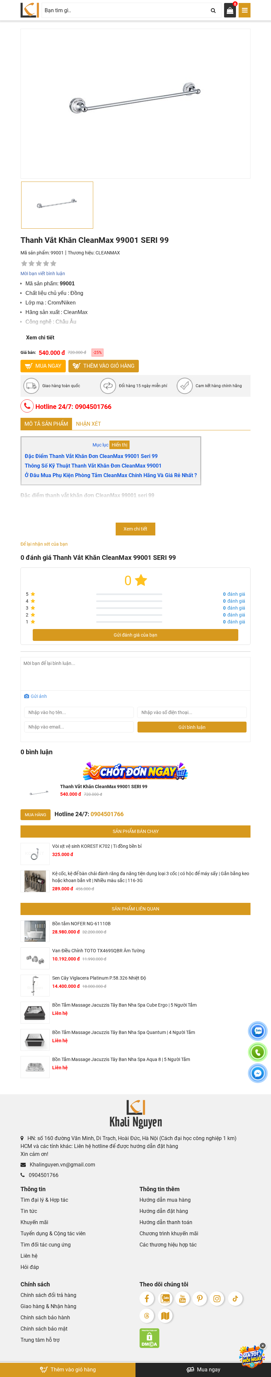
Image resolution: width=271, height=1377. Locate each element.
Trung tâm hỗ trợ (39, 1340)
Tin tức (28, 1211)
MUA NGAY (47, 366)
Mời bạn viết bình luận (42, 273)
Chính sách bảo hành (45, 1317)
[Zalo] (165, 1298)
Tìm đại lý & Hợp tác (44, 1200)
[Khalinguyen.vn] (29, 10)
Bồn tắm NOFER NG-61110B (81, 923)
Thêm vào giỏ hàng (108, 366)
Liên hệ (28, 1256)
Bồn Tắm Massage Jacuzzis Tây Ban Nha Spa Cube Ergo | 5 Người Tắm (124, 1005)
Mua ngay (208, 1369)
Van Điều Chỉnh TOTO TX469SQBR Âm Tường (98, 950)
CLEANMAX (108, 252)
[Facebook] (146, 1298)
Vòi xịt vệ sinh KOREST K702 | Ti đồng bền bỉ (96, 846)
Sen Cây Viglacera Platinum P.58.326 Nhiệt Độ (99, 978)
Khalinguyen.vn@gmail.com (61, 1165)
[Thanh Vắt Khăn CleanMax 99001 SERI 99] (39, 793)
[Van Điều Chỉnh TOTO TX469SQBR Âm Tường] (35, 958)
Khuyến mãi (34, 1222)
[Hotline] (257, 1056)
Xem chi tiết (40, 337)
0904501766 (42, 1175)
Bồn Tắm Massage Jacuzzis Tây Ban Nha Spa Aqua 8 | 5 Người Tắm (121, 1059)
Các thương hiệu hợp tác (168, 1245)
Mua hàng (35, 814)
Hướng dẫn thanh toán (165, 1222)
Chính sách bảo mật (43, 1329)
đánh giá (234, 594)
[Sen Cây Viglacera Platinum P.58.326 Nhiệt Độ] (35, 986)
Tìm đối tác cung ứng (45, 1245)
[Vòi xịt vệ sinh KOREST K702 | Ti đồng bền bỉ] (35, 854)
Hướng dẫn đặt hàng (163, 1211)
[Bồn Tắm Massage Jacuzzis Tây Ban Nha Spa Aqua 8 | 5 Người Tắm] (35, 1067)
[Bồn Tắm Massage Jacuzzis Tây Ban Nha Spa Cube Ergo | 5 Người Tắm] (35, 1013)
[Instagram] (217, 1298)
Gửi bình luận (192, 727)
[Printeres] (199, 1298)
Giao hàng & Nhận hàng (48, 1306)
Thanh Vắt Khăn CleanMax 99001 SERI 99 (103, 786)
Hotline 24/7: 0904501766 (72, 407)
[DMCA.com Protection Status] (195, 1338)
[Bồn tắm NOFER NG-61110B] (35, 931)
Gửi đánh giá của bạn (135, 635)
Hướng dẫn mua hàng (165, 1200)
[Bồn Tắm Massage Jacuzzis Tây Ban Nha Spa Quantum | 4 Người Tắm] (35, 1040)
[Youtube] (182, 1298)
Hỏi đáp (29, 1267)
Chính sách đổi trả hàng (48, 1295)
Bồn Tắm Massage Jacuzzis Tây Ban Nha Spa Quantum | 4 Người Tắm (123, 1032)
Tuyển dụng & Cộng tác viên (53, 1233)
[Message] (257, 1077)
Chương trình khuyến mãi (168, 1233)
